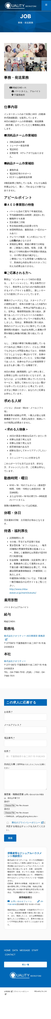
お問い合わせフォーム (21, 901)
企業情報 (7, 991)
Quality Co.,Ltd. (41, 991)
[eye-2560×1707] (25, 973)
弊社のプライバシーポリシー (26, 822)
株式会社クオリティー (15, 661)
